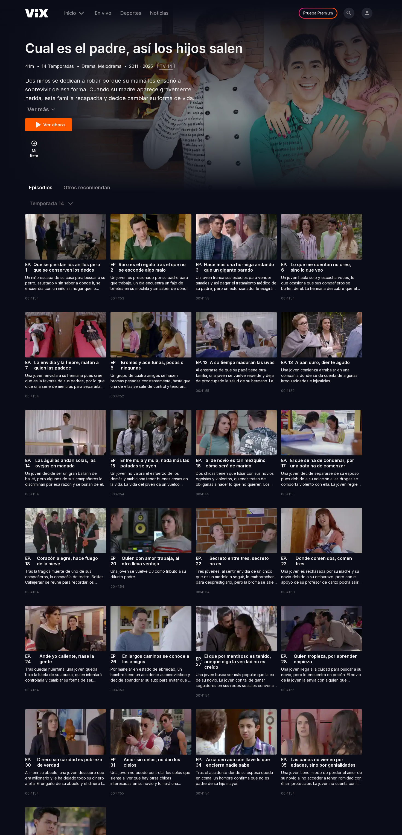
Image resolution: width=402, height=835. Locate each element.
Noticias (159, 13)
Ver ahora (54, 124)
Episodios (41, 187)
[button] (65, 257)
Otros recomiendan (86, 187)
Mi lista (34, 153)
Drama (88, 66)
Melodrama (109, 66)
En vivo (103, 13)
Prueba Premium (318, 13)
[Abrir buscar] (348, 13)
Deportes (130, 13)
